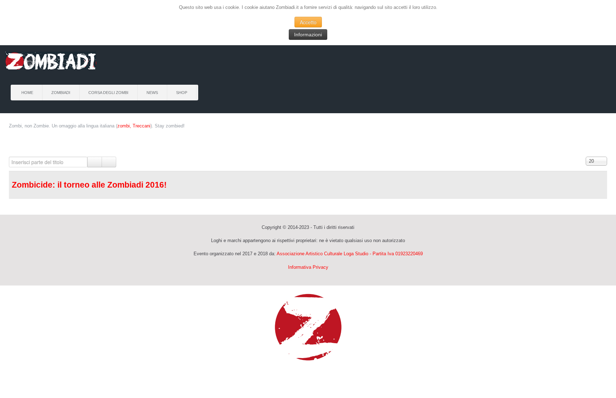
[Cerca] (94, 162)
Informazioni (308, 34)
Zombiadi (60, 92)
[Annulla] (109, 162)
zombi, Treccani (133, 126)
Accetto (308, 22)
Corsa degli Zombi (108, 92)
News (152, 92)
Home (27, 92)
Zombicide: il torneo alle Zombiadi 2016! (89, 184)
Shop (181, 92)
